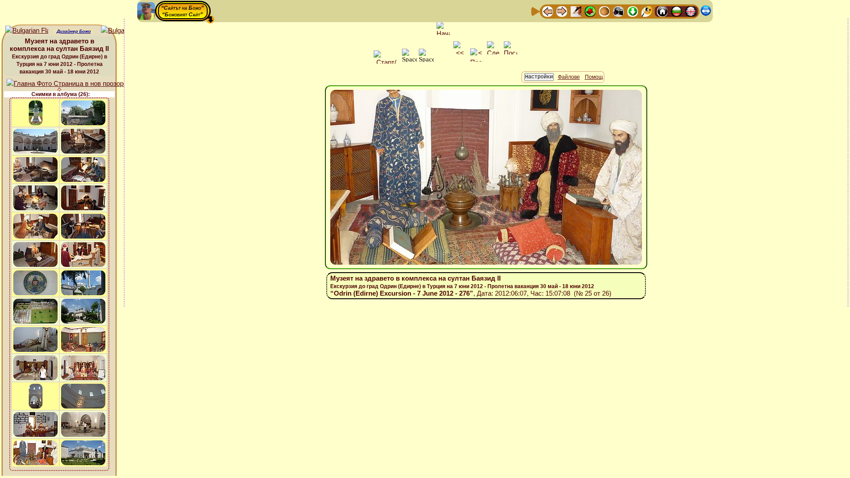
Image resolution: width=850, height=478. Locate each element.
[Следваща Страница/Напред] (561, 11)
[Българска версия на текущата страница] (122, 31)
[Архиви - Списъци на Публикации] (576, 11)
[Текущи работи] (604, 11)
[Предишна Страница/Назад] (547, 11)
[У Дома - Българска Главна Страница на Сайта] (676, 11)
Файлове (569, 77)
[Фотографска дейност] (618, 11)
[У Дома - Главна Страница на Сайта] (662, 11)
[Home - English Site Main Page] (690, 11)
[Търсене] (646, 11)
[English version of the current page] (26, 31)
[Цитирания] (590, 11)
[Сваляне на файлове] (632, 11)
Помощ (594, 77)
